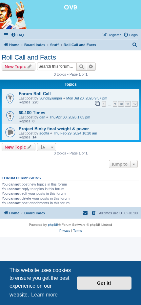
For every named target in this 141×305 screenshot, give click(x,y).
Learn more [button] (44, 294)
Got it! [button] (104, 283)
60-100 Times (32, 112)
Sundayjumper (50, 98)
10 (121, 104)
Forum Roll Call (35, 93)
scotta (44, 133)
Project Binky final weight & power (54, 128)
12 (134, 104)
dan (42, 117)
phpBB (53, 224)
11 (128, 104)
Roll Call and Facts (29, 57)
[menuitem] (17, 35)
